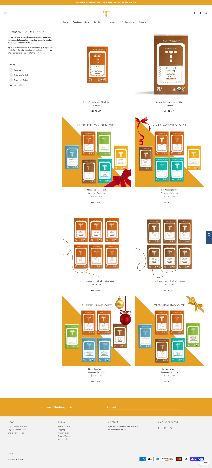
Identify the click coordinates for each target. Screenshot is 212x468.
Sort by (12, 65)
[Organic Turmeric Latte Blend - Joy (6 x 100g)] (96, 243)
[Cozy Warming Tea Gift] (169, 152)
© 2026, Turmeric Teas (15, 459)
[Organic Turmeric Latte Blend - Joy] (96, 64)
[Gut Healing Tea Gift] (169, 331)
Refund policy (63, 439)
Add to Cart (96, 111)
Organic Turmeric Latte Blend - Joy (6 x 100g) (96, 281)
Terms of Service (64, 436)
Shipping (61, 430)
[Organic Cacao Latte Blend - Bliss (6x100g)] (169, 243)
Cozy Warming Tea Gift (169, 190)
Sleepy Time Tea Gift (96, 369)
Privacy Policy (63, 433)
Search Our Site (64, 427)
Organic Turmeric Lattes (17, 430)
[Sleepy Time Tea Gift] (96, 331)
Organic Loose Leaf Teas (17, 427)
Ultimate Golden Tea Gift (96, 190)
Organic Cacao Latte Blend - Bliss (169, 102)
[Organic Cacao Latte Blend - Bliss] (169, 64)
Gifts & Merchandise (16, 433)
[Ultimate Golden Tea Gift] (96, 152)
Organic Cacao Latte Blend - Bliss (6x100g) (169, 281)
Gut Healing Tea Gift (169, 369)
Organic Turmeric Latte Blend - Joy (96, 102)
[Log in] (200, 13)
